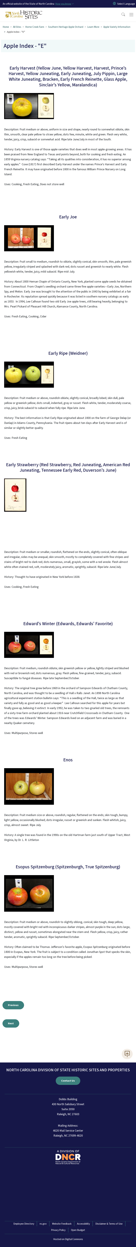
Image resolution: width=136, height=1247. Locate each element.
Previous (13, 1005)
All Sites (17, 27)
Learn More (93, 27)
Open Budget (78, 1230)
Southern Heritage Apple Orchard (65, 27)
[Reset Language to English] (114, 3)
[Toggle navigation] (131, 15)
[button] (121, 15)
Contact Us (68, 1081)
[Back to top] (127, 1054)
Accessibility (83, 1224)
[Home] (24, 11)
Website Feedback (61, 1224)
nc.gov (43, 1224)
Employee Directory (23, 1224)
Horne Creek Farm (34, 27)
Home (6, 27)
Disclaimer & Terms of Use (109, 1224)
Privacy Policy (58, 1230)
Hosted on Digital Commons (68, 1239)
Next (11, 1023)
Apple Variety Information (116, 27)
